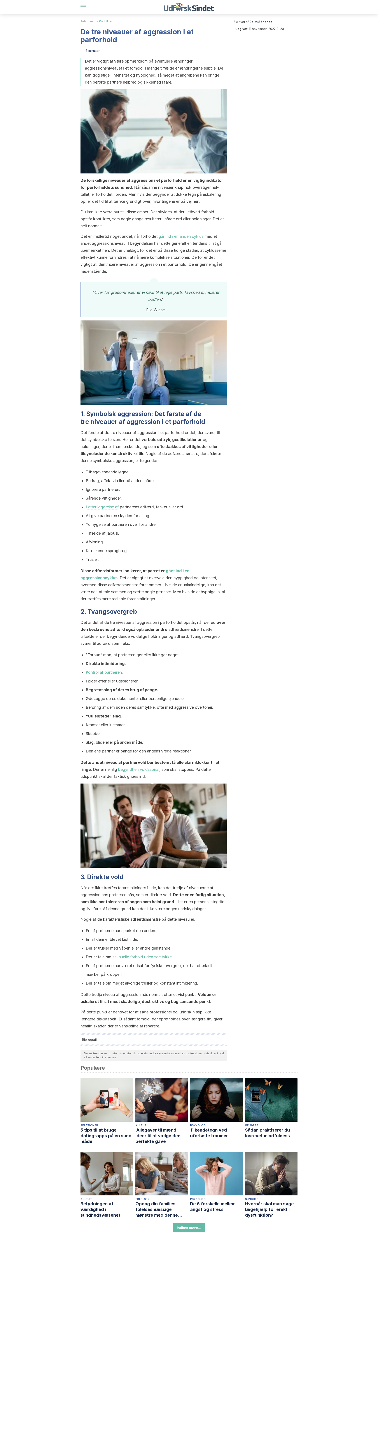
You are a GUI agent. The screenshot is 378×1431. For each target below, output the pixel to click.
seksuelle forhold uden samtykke (142, 957)
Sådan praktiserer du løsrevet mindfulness (267, 1132)
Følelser (142, 1199)
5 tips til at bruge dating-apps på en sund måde (105, 1135)
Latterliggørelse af (102, 507)
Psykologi (198, 1125)
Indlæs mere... (189, 1228)
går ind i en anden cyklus (181, 236)
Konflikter (106, 21)
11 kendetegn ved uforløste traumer (209, 1132)
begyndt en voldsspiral (138, 769)
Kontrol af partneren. (104, 672)
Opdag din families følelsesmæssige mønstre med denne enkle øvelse (156, 1209)
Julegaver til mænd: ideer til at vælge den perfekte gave (157, 1135)
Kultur (140, 1125)
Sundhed (252, 1199)
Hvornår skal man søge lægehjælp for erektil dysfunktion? (269, 1209)
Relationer (87, 21)
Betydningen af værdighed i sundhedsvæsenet (100, 1209)
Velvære (251, 1125)
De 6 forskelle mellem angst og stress (213, 1206)
